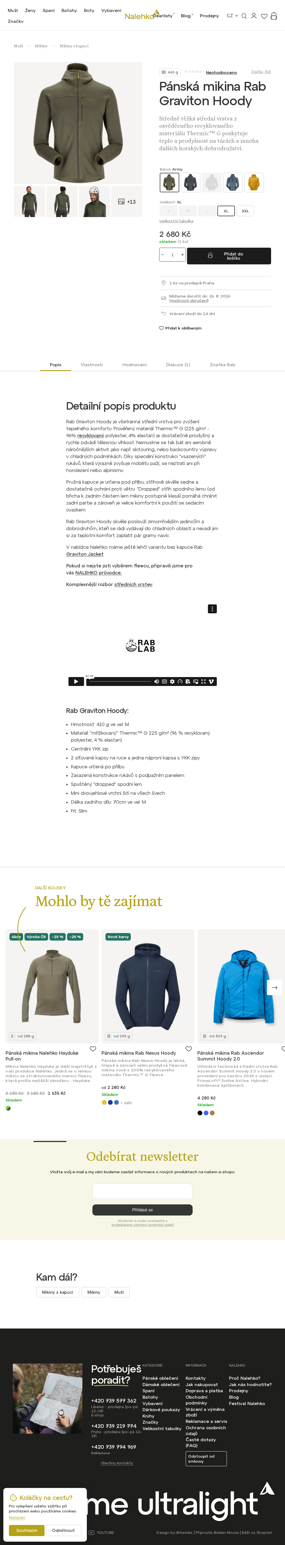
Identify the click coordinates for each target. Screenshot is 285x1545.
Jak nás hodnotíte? (250, 1384)
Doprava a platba (204, 1390)
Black (200, 1113)
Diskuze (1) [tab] (178, 364)
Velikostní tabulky (161, 1428)
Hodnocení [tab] (134, 364)
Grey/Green (8, 1108)
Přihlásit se (142, 1209)
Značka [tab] (222, 364)
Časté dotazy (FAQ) (201, 1442)
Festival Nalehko (247, 1403)
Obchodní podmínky (196, 1399)
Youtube (105, 1533)
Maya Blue (206, 1113)
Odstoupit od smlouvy (201, 1458)
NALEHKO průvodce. (98, 572)
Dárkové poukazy (161, 1409)
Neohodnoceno (221, 72)
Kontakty (196, 1378)
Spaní (148, 1390)
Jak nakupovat (202, 1384)
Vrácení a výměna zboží (205, 1412)
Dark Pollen (104, 1102)
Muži (119, 1292)
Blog (186, 15)
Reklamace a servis (206, 1421)
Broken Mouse (226, 1533)
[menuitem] (13, 10)
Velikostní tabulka (176, 221)
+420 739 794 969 (113, 1447)
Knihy (148, 1415)
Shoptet (264, 1533)
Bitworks (184, 1533)
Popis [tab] (55, 364)
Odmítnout (63, 1530)
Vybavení (152, 1403)
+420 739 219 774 (114, 1426)
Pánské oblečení (160, 1378)
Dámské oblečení (161, 1384)
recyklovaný (90, 435)
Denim (116, 1102)
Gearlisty (163, 15)
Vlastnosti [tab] (92, 364)
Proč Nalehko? (244, 1378)
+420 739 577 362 (113, 1401)
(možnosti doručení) (188, 300)
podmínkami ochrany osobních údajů (143, 1225)
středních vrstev (133, 584)
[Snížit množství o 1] (162, 254)
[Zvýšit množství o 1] (182, 254)
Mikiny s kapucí (57, 1292)
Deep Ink (110, 1102)
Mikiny (93, 1292)
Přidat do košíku (233, 256)
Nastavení (17, 1518)
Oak (212, 1113)
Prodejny (209, 15)
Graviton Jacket (85, 554)
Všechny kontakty (117, 1463)
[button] (274, 987)
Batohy (150, 1396)
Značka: (261, 72)
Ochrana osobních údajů (206, 1430)
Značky (150, 1422)
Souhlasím (26, 1530)
